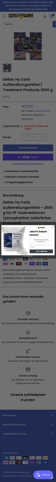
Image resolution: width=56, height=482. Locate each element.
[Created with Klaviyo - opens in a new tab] (28, 256)
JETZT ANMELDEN (41, 251)
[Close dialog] (53, 227)
